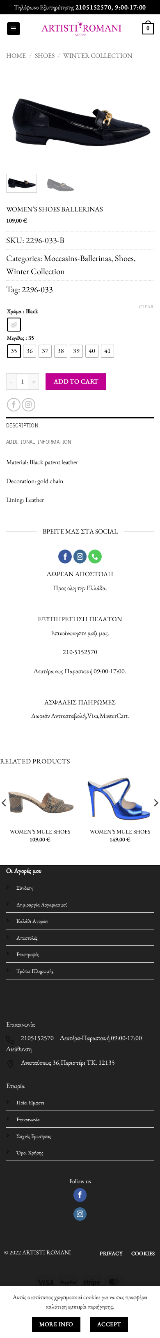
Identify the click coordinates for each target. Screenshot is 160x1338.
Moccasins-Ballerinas (77, 258)
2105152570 (93, 7)
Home (16, 55)
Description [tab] (22, 425)
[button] (13, 29)
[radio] (14, 324)
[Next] (140, 118)
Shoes (45, 55)
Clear (146, 306)
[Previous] (19, 118)
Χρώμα (14, 311)
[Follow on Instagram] (28, 404)
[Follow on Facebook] (14, 404)
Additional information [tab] (38, 441)
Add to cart (76, 381)
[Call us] (95, 556)
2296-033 (37, 289)
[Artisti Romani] (81, 28)
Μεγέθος (15, 338)
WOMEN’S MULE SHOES (40, 831)
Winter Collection (98, 55)
